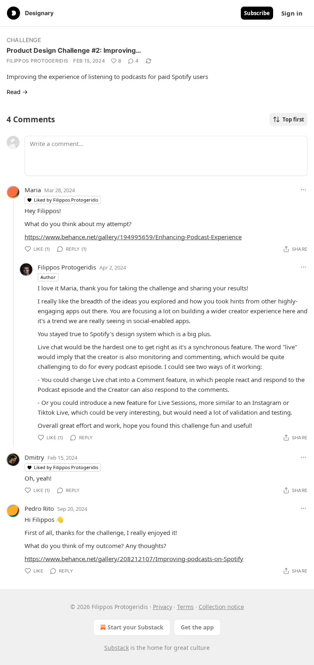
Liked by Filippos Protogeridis (66, 200)
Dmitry (34, 457)
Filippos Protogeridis (37, 61)
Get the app (197, 627)
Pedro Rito (39, 508)
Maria (33, 190)
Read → (17, 92)
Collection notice (221, 607)
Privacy (162, 607)
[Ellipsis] (303, 189)
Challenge (24, 39)
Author (48, 277)
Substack (116, 648)
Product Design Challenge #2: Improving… (74, 50)
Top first (293, 119)
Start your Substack (136, 627)
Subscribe (257, 13)
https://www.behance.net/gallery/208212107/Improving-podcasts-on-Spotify (134, 559)
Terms (185, 607)
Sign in (292, 13)
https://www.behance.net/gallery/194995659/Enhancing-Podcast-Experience (133, 237)
